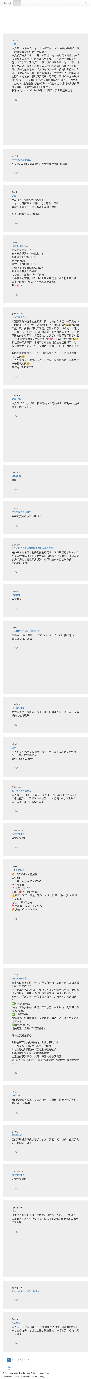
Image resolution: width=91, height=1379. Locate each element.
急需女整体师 (18, 833)
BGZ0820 (16, 475)
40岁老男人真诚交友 (21, 790)
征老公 (15, 43)
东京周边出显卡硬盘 (21, 159)
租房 (14, 1210)
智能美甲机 (17, 1135)
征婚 (14, 747)
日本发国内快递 (19, 978)
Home (17, 3)
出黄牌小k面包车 (20, 245)
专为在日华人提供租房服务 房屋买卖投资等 (32, 548)
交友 (14, 195)
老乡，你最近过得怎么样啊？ (25, 1291)
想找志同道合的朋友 (21, 511)
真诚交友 (16, 1322)
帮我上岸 (16, 1095)
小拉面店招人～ (19, 317)
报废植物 (16, 594)
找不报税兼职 (18, 707)
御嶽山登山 (17, 398)
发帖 (87, 3)
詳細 (16, 99)
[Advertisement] (45, 17)
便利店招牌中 (18, 869)
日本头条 (7, 3)
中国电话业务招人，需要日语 (25, 630)
